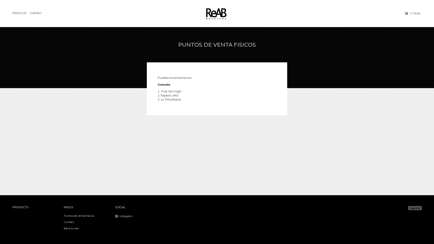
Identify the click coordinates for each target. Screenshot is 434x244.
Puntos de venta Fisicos (79, 215)
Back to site (71, 228)
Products (19, 13)
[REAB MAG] (216, 13)
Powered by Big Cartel (415, 208)
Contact (36, 13)
